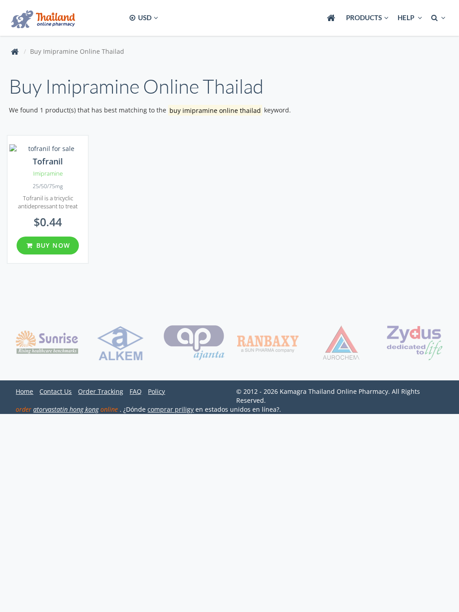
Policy (156, 391)
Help (407, 17)
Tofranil (48, 161)
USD (144, 17)
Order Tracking (100, 391)
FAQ (136, 391)
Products (364, 17)
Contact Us (55, 391)
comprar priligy (170, 409)
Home (24, 391)
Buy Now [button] (52, 245)
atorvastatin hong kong (66, 409)
